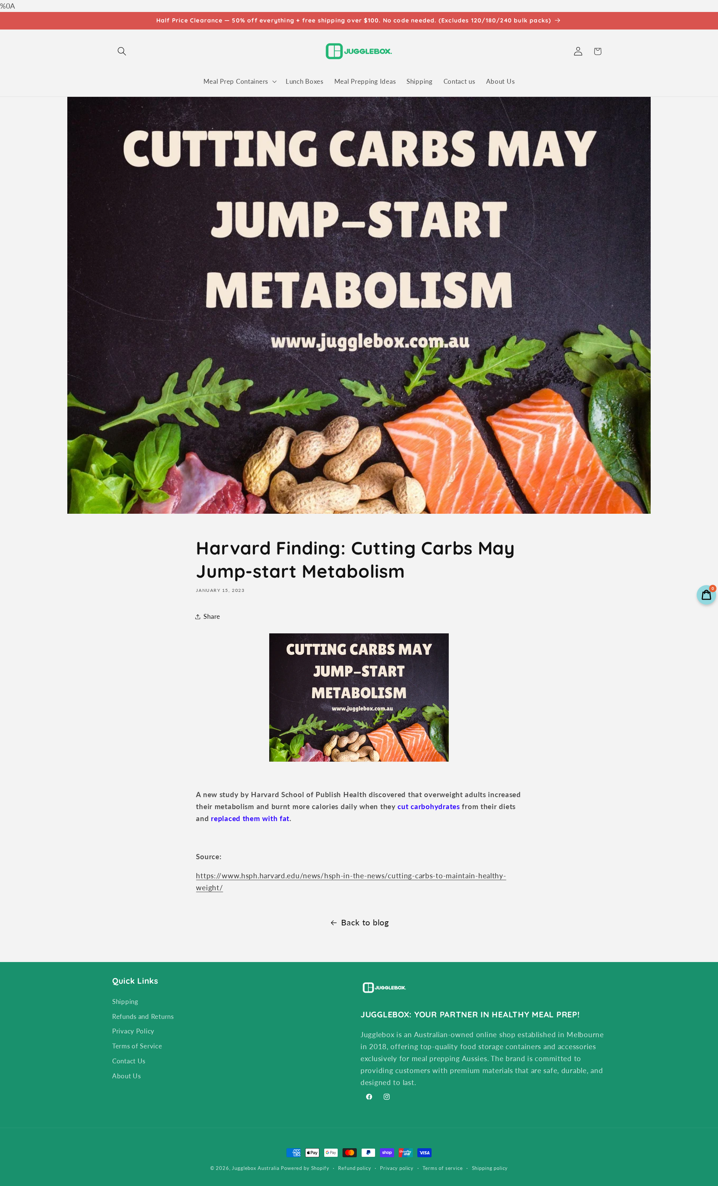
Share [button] (211, 616)
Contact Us (128, 1061)
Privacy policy (397, 1168)
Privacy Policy (133, 1031)
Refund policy (354, 1168)
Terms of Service (137, 1046)
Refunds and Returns (143, 1016)
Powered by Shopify (305, 1168)
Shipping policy (490, 1168)
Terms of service (443, 1168)
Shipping (125, 1001)
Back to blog (365, 922)
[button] (122, 51)
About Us (126, 1076)
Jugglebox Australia (255, 1168)
